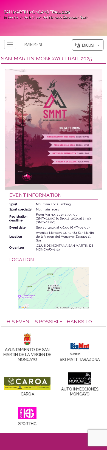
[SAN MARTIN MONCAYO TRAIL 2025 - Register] (53, 129)
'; (44, 14)
